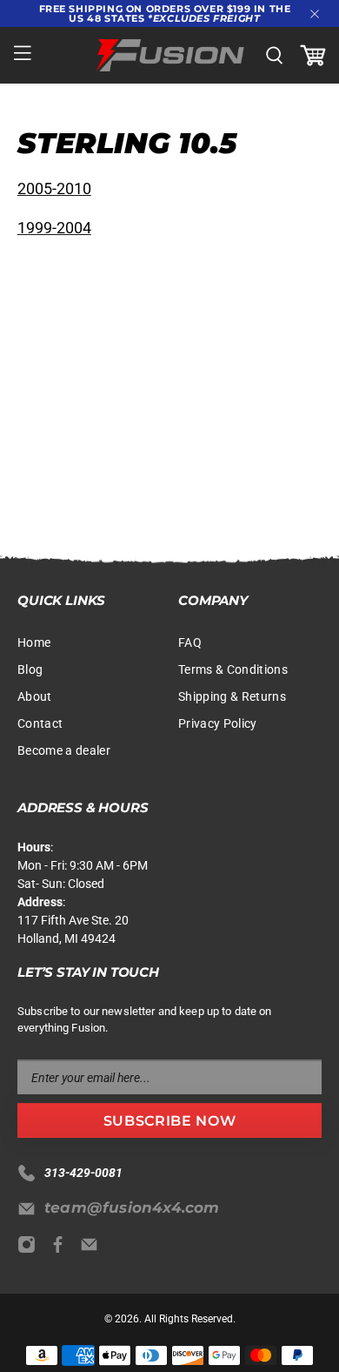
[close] (314, 14)
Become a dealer (63, 750)
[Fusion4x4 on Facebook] (62, 1249)
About (34, 696)
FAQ (190, 642)
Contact (40, 723)
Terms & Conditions (233, 669)
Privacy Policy (217, 723)
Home (33, 642)
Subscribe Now (169, 1121)
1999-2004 (54, 228)
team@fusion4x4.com (132, 1207)
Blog (30, 669)
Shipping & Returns (232, 696)
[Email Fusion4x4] (93, 1249)
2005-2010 (54, 188)
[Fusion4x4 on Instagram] (30, 1249)
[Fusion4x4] (170, 55)
